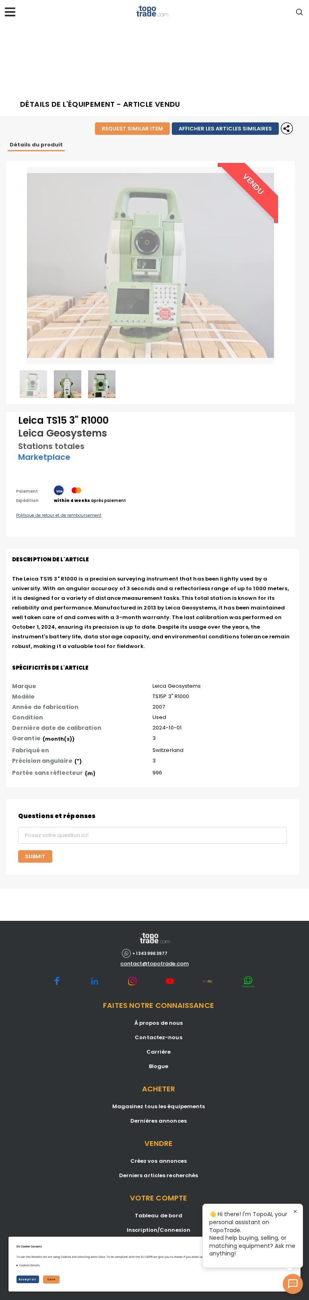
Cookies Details (29, 1265)
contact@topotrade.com (154, 963)
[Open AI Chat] (293, 1284)
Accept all (28, 1279)
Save (51, 1279)
